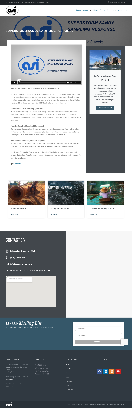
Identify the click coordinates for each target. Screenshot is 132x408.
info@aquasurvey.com (21, 264)
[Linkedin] (105, 371)
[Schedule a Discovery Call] (7, 251)
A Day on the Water (60, 208)
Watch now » (17, 164)
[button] (87, 10)
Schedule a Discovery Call (22, 251)
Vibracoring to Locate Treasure (17, 377)
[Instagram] (111, 371)
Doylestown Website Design (117, 404)
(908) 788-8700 (17, 257)
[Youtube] (118, 371)
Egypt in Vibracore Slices (15, 384)
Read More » (15, 214)
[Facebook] (99, 371)
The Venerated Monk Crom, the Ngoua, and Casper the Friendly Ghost (17, 367)
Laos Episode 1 (18, 208)
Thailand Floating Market (102, 208)
